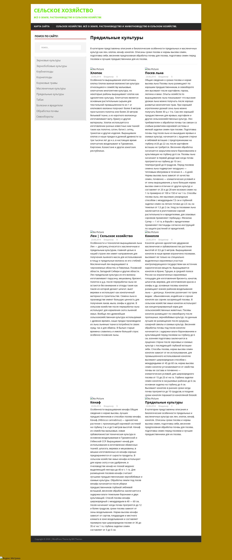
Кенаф (95, 402)
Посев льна (154, 73)
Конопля (152, 236)
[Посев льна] (152, 69)
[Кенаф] (97, 398)
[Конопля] (152, 232)
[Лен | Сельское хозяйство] (97, 232)
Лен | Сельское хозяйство (111, 236)
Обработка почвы (47, 111)
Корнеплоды (44, 77)
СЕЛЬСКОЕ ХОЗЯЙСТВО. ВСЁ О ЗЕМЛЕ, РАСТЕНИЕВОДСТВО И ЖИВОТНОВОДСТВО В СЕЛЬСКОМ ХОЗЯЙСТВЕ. (116, 26)
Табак (40, 99)
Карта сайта (42, 26)
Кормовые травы (46, 83)
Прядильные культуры (164, 402)
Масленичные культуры (51, 88)
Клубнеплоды (44, 71)
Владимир (109, 76)
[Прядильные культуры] (152, 398)
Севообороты (44, 116)
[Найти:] (60, 47)
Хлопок (96, 73)
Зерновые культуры (48, 60)
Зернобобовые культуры (51, 66)
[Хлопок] (97, 69)
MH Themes (76, 539)
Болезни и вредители (49, 105)
